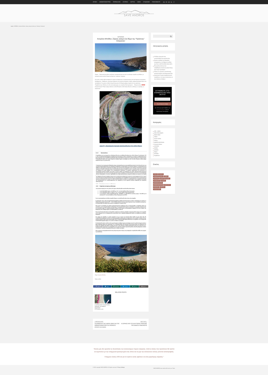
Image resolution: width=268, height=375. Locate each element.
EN (164, 2)
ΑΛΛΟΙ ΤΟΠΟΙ (157, 138)
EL (171, 2)
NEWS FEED (157, 134)
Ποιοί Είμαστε (156, 2)
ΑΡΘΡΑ (156, 148)
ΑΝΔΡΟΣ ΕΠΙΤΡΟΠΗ (159, 142)
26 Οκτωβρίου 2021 (99, 309)
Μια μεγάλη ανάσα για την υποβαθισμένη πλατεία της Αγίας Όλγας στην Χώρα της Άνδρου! (163, 67)
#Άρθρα (166, 176)
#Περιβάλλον (157, 180)
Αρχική (12, 26)
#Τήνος (163, 180)
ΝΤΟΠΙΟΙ (16, 26)
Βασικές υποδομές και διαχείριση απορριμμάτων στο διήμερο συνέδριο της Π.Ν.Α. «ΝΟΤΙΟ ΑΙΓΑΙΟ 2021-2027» (163, 62)
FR (166, 2)
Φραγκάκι (162, 187)
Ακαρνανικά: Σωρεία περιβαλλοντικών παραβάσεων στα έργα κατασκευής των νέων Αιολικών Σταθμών (163, 77)
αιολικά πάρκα (157, 189)
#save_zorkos (98, 279)
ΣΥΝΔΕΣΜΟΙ (146, 2)
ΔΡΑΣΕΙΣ (156, 150)
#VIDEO (155, 174)
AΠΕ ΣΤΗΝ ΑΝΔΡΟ (158, 133)
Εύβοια (155, 151)
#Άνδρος (161, 174)
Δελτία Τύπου (167, 184)
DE (169, 2)
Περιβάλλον (116, 2)
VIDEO (139, 2)
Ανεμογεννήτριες (105, 2)
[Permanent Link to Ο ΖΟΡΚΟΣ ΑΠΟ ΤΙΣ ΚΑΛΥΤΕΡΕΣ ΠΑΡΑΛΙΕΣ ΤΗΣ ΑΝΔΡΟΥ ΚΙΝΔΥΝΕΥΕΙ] (103, 303)
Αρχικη (95, 2)
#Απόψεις (156, 178)
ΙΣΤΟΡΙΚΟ (125, 2)
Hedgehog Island (158, 182)
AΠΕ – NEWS (157, 131)
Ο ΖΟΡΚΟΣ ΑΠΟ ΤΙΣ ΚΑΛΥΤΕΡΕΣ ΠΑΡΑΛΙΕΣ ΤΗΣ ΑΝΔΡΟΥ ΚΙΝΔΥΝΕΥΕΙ (102, 306)
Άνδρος (156, 140)
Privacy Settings (121, 367)
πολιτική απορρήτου (160, 109)
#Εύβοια (167, 178)
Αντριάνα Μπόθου (102, 275)
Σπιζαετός (156, 187)
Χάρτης (132, 2)
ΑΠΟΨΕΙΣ (156, 146)
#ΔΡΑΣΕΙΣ (162, 178)
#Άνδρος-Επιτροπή (158, 176)
